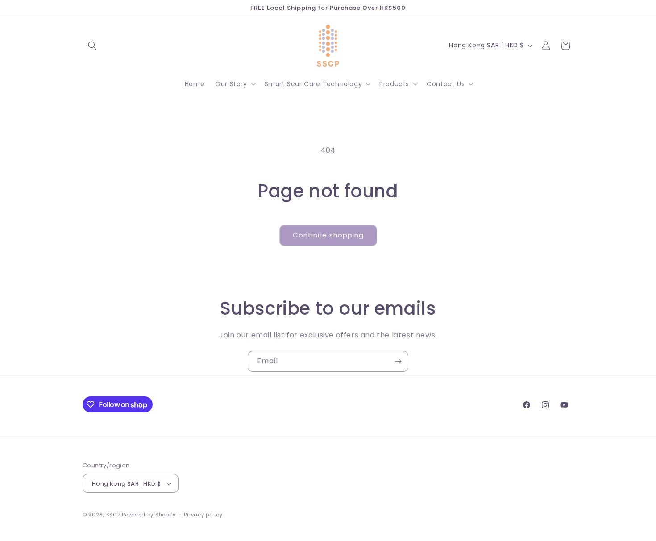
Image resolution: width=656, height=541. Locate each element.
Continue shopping (328, 235)
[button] (92, 45)
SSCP (113, 515)
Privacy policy (203, 514)
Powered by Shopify (149, 515)
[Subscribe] (398, 361)
